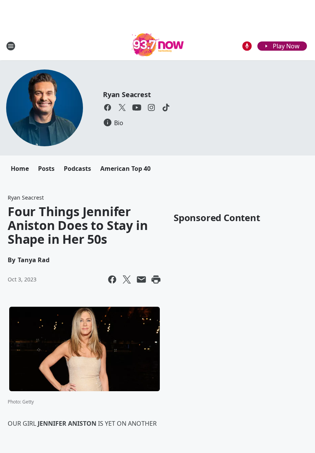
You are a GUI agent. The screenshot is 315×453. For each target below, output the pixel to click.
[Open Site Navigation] (10, 46)
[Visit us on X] (122, 107)
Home (20, 168)
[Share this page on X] (126, 279)
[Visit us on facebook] (107, 107)
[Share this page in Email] (141, 279)
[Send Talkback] (247, 46)
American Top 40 (125, 168)
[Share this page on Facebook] (112, 279)
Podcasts (77, 168)
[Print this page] (156, 279)
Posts (46, 168)
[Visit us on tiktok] (166, 107)
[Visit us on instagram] (151, 107)
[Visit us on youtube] (136, 107)
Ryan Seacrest (127, 94)
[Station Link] (157, 45)
